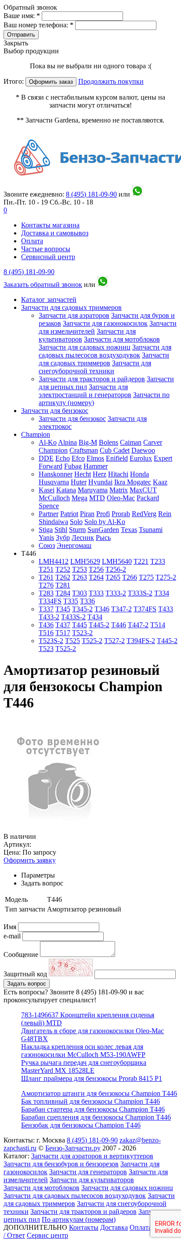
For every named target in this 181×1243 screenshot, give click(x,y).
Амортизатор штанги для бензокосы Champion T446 (99, 1093)
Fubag (73, 466)
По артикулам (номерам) (79, 1219)
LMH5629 (85, 561)
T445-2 (99, 625)
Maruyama (93, 490)
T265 (112, 577)
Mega (79, 498)
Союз (47, 545)
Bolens (108, 442)
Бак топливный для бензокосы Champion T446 (90, 1101)
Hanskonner (55, 474)
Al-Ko (48, 442)
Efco (78, 458)
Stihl (60, 529)
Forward (50, 466)
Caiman (130, 442)
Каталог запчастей (48, 299)
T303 (79, 593)
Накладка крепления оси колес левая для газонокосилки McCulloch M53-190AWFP (83, 1050)
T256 (96, 569)
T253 (79, 569)
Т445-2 (167, 640)
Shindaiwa (53, 521)
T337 (46, 609)
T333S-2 (140, 593)
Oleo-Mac (121, 498)
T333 (96, 593)
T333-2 (115, 593)
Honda (139, 474)
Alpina (67, 442)
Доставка (114, 1227)
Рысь (103, 537)
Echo (62, 458)
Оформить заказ (51, 81)
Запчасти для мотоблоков (122, 339)
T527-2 (114, 640)
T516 (46, 632)
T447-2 (138, 625)
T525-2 (92, 640)
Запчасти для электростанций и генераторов (85, 390)
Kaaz (160, 482)
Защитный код (26, 974)
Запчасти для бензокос (54, 410)
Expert (163, 458)
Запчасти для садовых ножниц (84, 347)
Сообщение (21, 954)
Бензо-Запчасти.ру (73, 1148)
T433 (165, 609)
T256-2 (115, 569)
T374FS (145, 609)
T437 (62, 625)
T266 (129, 577)
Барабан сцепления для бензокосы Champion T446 (96, 1117)
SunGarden (103, 529)
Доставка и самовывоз (54, 233)
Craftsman (83, 450)
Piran (87, 513)
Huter (79, 482)
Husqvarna (54, 482)
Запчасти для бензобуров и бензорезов (61, 1164)
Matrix (118, 490)
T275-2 (166, 577)
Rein (164, 513)
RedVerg (144, 513)
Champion (35, 434)
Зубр (63, 537)
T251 (46, 569)
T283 (46, 593)
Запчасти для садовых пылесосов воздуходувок (105, 351)
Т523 (46, 648)
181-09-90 (91, 194)
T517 (62, 632)
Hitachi (118, 474)
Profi (103, 513)
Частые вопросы (45, 249)
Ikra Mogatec (132, 482)
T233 (157, 561)
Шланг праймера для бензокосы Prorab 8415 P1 (91, 1078)
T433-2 (49, 617)
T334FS (50, 601)
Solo (76, 521)
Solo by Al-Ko (104, 521)
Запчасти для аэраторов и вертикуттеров (92, 1156)
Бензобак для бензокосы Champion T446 (81, 1125)
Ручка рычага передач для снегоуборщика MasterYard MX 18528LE (83, 1066)
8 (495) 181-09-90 (29, 271)
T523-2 (82, 632)
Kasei (46, 490)
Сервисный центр (48, 257)
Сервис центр (47, 1235)
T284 (62, 593)
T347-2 (121, 609)
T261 (46, 577)
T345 (62, 609)
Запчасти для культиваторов (92, 1179)
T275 (146, 577)
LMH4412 (54, 561)
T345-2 (82, 609)
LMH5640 (117, 561)
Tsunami (151, 529)
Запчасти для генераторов (88, 1172)
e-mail (13, 936)
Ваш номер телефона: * (39, 25)
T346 (101, 609)
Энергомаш (74, 545)
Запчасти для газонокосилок (105, 323)
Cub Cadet (115, 450)
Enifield (117, 458)
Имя (11, 926)
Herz (99, 474)
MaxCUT (143, 490)
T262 (62, 577)
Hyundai (100, 482)
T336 (87, 601)
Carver (152, 442)
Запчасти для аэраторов (74, 315)
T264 (96, 577)
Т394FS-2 (141, 640)
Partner (48, 513)
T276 (46, 585)
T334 (161, 593)
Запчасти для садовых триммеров (71, 307)
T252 (62, 569)
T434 (94, 617)
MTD (97, 498)
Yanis (46, 537)
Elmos (95, 458)
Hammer (95, 466)
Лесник (83, 537)
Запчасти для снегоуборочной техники (95, 367)
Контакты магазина (50, 225)
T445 (79, 625)
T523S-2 (51, 640)
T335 (70, 601)
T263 (79, 577)
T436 (46, 625)
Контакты (83, 1227)
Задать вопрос (26, 983)
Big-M (88, 442)
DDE (46, 458)
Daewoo (143, 450)
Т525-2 (65, 648)
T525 (72, 640)
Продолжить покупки (111, 81)
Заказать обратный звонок (43, 284)
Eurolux (141, 458)
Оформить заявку (30, 860)
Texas (129, 529)
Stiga (46, 529)
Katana (66, 490)
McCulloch (54, 498)
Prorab (121, 513)
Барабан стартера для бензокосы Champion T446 (93, 1109)
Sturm (77, 529)
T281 (62, 585)
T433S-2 (73, 617)
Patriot (69, 513)
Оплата (32, 241)
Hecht (82, 474)
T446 (118, 625)
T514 (157, 625)
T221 (141, 561)
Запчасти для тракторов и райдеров (92, 379)
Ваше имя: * (23, 15)
